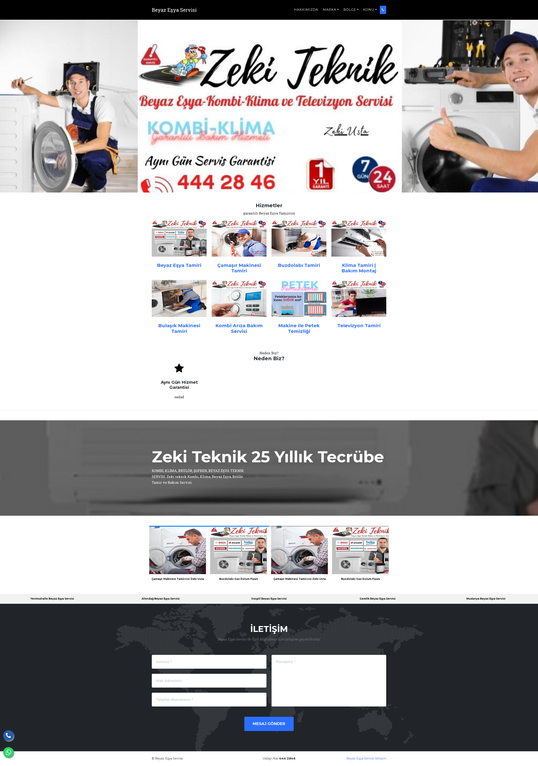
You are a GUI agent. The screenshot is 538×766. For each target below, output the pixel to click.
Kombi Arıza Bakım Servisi (239, 328)
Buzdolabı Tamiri (299, 265)
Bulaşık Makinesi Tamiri (179, 328)
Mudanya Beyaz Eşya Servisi (485, 598)
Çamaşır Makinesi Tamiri (239, 268)
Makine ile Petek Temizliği (299, 328)
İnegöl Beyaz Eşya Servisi (269, 598)
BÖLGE (349, 10)
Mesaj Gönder (269, 723)
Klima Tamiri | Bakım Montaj (359, 268)
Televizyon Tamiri (359, 325)
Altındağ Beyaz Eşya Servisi (161, 598)
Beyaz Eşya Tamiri (179, 265)
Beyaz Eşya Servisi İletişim (366, 758)
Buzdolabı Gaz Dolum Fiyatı (238, 578)
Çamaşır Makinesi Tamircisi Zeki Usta (178, 578)
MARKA (329, 10)
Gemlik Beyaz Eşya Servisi (378, 598)
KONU (368, 10)
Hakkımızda (306, 10)
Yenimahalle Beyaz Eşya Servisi (52, 598)
